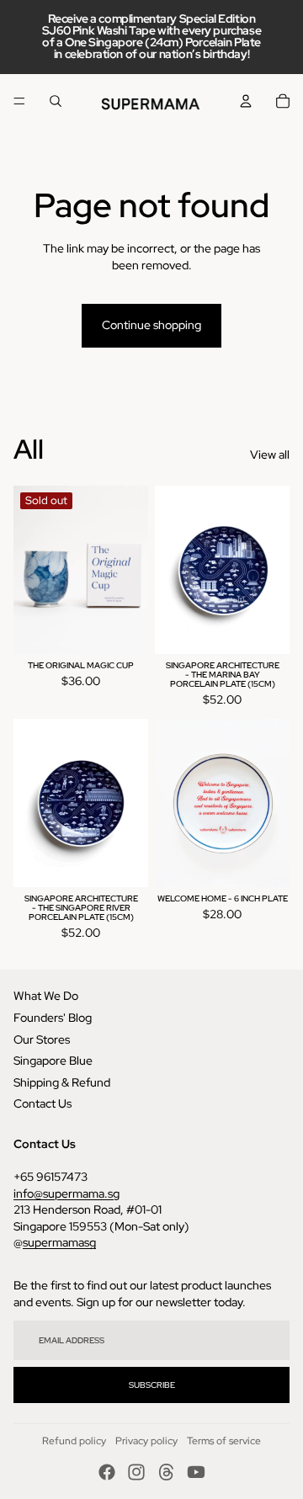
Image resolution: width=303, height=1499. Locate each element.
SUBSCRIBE (152, 1384)
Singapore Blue (53, 1060)
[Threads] (167, 1472)
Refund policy (74, 1441)
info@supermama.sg (66, 1193)
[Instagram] (136, 1472)
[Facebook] (107, 1472)
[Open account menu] (245, 101)
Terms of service (224, 1441)
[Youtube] (196, 1472)
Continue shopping (151, 324)
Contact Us (42, 1103)
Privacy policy (146, 1441)
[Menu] (19, 101)
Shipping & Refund (61, 1082)
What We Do (45, 995)
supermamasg (59, 1242)
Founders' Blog (52, 1017)
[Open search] (55, 101)
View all (270, 454)
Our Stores (41, 1039)
